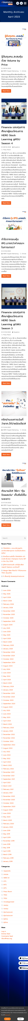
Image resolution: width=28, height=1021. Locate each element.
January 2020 (8, 827)
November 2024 (9, 656)
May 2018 (6, 848)
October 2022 (8, 741)
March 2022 (7, 765)
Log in (3, 931)
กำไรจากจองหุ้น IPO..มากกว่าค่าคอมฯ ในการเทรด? (12, 243)
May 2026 (6, 594)
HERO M (6, 878)
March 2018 (7, 854)
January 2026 (8, 608)
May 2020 (6, 817)
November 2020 (9, 800)
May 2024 (6, 676)
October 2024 (8, 659)
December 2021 (8, 772)
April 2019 (6, 837)
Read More (6, 91)
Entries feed (5, 934)
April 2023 (7, 721)
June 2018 (6, 844)
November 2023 (9, 697)
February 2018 (8, 858)
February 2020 (8, 824)
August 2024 (7, 666)
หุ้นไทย (6, 919)
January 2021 (7, 793)
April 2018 (6, 851)
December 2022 (9, 734)
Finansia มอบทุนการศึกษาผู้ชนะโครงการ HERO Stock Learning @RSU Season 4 (13, 135)
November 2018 (8, 841)
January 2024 (8, 690)
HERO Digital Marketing (11, 71)
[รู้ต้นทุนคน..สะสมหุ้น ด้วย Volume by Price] (14, 40)
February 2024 (8, 686)
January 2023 (8, 731)
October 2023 (8, 700)
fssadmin (17, 147)
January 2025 (8, 649)
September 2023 (9, 704)
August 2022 (7, 748)
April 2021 (6, 782)
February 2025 (8, 645)
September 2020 (9, 806)
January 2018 (7, 861)
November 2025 (9, 614)
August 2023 (7, 707)
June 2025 (7, 632)
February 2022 (8, 769)
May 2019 (6, 834)
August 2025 (7, 625)
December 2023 (9, 693)
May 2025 (6, 635)
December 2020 (9, 796)
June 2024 (7, 673)
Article (24, 71)
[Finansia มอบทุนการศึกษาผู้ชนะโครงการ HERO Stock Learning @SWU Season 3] (14, 296)
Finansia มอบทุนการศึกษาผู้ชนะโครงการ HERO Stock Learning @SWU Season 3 (13, 320)
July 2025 (6, 628)
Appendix (7, 871)
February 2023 (8, 728)
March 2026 (7, 601)
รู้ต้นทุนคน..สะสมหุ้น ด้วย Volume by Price (12, 60)
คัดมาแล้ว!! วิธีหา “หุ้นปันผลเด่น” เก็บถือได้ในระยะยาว (13, 495)
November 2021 (8, 776)
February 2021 (8, 789)
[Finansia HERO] (7, 3)
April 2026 (7, 597)
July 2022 (6, 752)
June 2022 (7, 755)
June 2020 (7, 813)
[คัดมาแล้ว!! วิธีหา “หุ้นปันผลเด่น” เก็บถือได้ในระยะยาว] (14, 474)
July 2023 (6, 710)
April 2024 (7, 680)
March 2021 (7, 786)
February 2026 (8, 604)
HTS (5, 881)
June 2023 (7, 714)
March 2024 (7, 683)
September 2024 (9, 662)
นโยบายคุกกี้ (7, 1015)
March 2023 (7, 724)
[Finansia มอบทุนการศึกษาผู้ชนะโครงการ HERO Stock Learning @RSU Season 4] (14, 111)
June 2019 (6, 830)
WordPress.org (6, 938)
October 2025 (8, 618)
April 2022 (7, 762)
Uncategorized (9, 902)
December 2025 (9, 611)
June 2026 (7, 590)
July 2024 (6, 669)
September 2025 (9, 621)
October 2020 (8, 803)
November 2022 (9, 738)
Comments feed (7, 936)
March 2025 (7, 642)
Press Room (7, 150)
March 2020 (7, 820)
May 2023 (6, 717)
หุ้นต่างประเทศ (8, 912)
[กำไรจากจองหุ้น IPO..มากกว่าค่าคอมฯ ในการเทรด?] (14, 223)
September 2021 (9, 779)
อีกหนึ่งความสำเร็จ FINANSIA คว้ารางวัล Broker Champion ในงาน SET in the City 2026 (13, 558)
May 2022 (6, 758)
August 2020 (8, 810)
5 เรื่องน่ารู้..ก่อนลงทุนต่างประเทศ (13, 576)
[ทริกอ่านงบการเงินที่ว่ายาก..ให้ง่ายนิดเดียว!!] (14, 403)
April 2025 (7, 638)
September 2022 (9, 745)
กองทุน (6, 905)
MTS (5, 885)
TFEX (5, 895)
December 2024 (9, 652)
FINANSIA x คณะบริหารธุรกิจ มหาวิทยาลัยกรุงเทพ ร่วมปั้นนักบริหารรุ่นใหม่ (13, 550)
